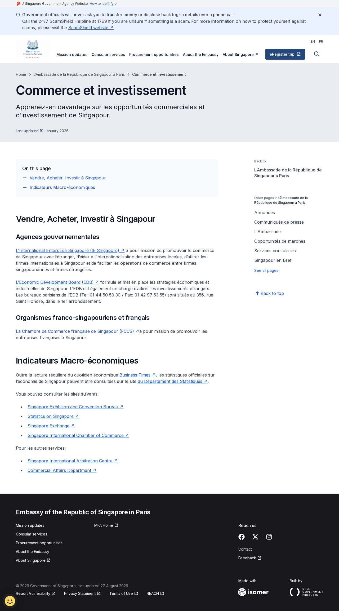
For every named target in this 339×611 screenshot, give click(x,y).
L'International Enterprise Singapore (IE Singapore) (70, 250)
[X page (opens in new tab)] (255, 537)
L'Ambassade (267, 231)
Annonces (264, 212)
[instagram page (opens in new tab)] (269, 537)
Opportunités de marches (279, 241)
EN (313, 41)
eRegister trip (286, 55)
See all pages (266, 270)
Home (21, 74)
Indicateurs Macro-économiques (62, 187)
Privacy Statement (80, 593)
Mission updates (71, 54)
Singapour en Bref (273, 260)
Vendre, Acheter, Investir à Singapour (68, 177)
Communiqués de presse (279, 222)
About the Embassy (200, 54)
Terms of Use (123, 593)
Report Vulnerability (33, 593)
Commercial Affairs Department (62, 470)
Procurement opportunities (154, 54)
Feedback (249, 558)
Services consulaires (275, 250)
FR (321, 41)
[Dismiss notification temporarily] (320, 14)
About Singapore (240, 54)
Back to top (272, 293)
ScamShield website (91, 27)
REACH (155, 593)
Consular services (108, 54)
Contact (245, 549)
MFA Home (106, 525)
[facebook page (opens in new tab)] (241, 537)
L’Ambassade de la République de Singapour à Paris (79, 74)
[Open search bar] (316, 54)
